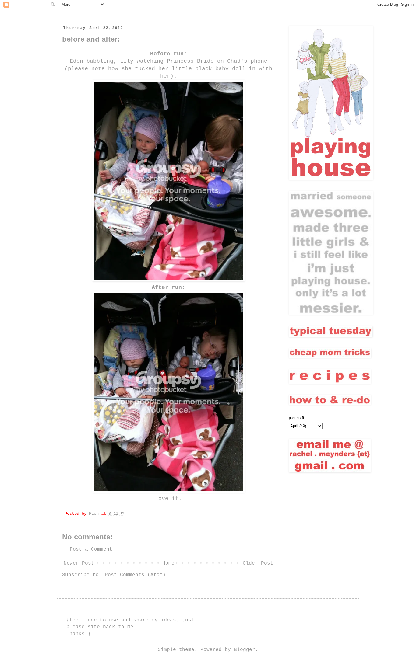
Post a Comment (91, 549)
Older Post (258, 563)
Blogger (244, 650)
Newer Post (79, 563)
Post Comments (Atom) (135, 575)
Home (168, 563)
